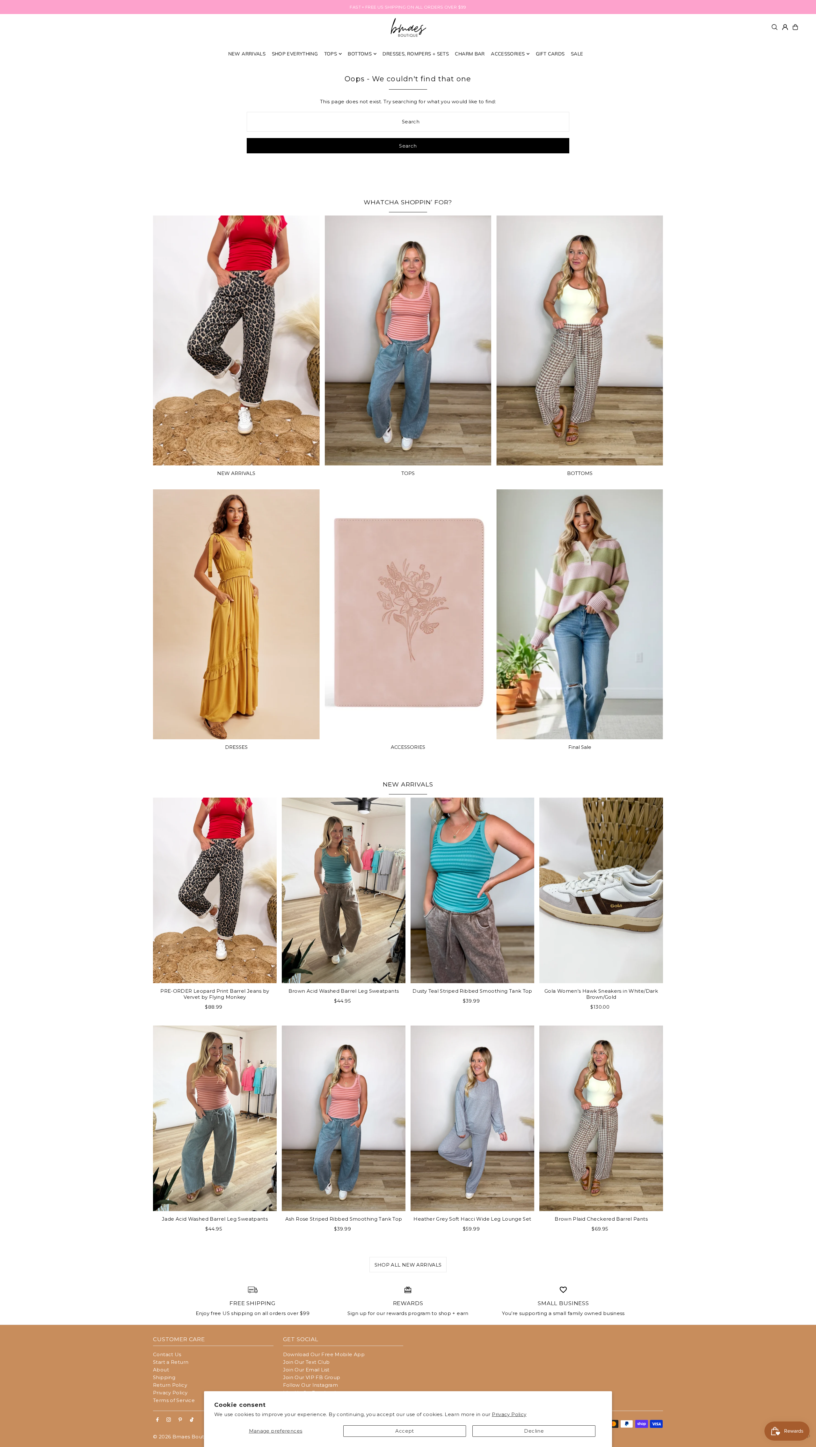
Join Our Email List (306, 1370)
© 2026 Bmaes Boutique (184, 1437)
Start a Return (170, 1362)
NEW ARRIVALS (236, 473)
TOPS (408, 473)
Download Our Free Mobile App (324, 1354)
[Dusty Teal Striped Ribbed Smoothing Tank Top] (472, 890)
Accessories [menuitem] (508, 54)
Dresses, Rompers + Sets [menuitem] (415, 54)
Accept (404, 1431)
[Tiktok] (191, 1419)
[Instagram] (168, 1419)
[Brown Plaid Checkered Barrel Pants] (601, 1118)
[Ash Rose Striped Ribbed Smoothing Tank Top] (343, 1118)
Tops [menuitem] (330, 54)
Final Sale (579, 747)
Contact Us (167, 1354)
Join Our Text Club (306, 1362)
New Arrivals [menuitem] (247, 54)
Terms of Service (174, 1400)
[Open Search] (774, 27)
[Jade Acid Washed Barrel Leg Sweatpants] (215, 1118)
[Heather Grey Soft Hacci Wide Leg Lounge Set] (472, 1118)
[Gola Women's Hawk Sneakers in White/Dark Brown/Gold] (601, 890)
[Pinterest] (180, 1419)
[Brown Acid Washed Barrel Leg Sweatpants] (343, 890)
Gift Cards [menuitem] (550, 54)
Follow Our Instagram (310, 1385)
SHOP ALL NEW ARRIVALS (408, 1265)
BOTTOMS (580, 473)
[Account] (785, 27)
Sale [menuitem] (577, 54)
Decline (534, 1431)
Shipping (164, 1377)
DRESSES (236, 747)
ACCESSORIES (408, 747)
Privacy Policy (509, 1414)
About (161, 1370)
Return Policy (170, 1385)
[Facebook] (157, 1419)
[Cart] (795, 27)
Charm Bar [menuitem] (469, 54)
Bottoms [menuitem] (360, 54)
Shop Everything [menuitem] (295, 54)
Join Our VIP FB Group (311, 1377)
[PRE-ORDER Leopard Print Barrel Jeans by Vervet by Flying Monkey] (215, 890)
